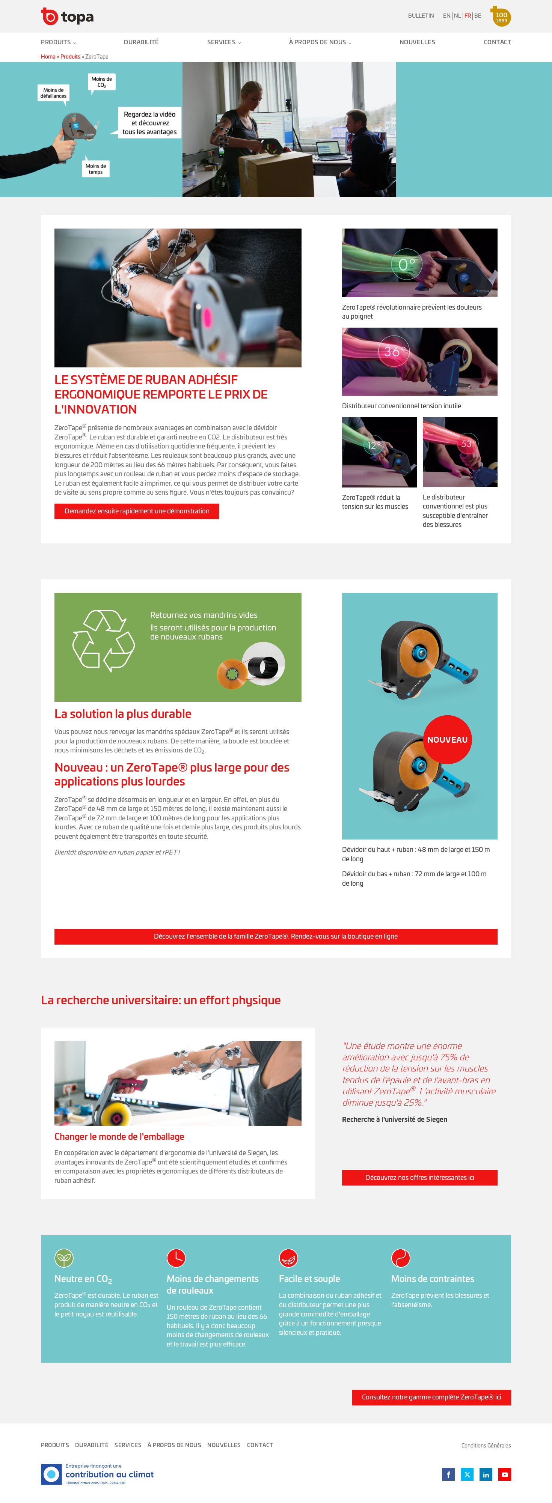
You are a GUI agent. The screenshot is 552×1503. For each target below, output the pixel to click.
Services (221, 42)
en (447, 16)
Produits (56, 42)
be (477, 16)
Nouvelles (418, 42)
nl (457, 16)
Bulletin (421, 16)
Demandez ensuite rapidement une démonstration (137, 511)
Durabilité (141, 42)
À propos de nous (317, 42)
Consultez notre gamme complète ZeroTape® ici (431, 1397)
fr (468, 16)
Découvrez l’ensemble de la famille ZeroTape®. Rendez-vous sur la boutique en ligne (276, 936)
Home (48, 57)
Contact (497, 42)
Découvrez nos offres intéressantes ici (419, 1178)
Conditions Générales (486, 1446)
